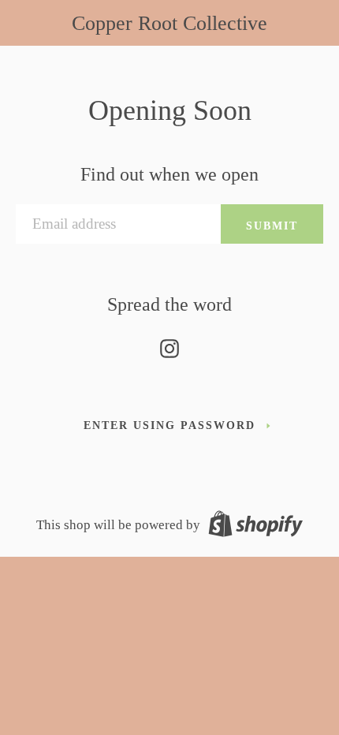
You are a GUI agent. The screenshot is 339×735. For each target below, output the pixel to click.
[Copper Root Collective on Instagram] (169, 345)
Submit (272, 225)
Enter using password (169, 425)
